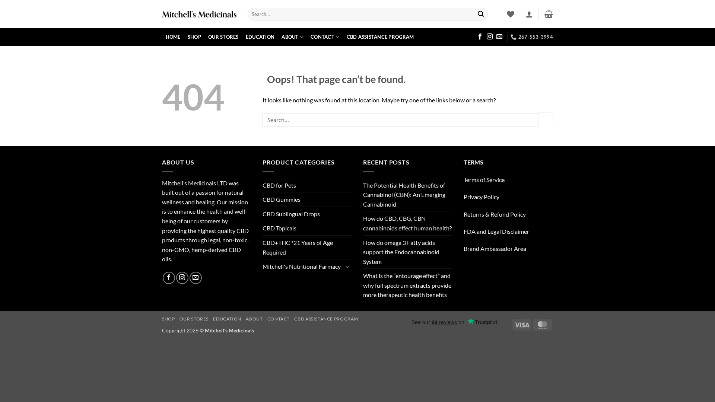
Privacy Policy (481, 196)
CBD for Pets (279, 185)
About (290, 37)
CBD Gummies (282, 199)
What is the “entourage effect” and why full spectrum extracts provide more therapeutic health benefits (407, 285)
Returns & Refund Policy (495, 214)
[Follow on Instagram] (490, 37)
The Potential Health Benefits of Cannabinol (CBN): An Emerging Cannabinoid (404, 195)
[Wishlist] (510, 14)
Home (173, 37)
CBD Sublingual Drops (291, 213)
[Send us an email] (499, 37)
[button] (529, 14)
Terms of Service (484, 179)
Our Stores (223, 37)
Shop (194, 37)
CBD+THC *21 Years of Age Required (298, 247)
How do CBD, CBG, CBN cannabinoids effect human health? (407, 223)
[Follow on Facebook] (480, 37)
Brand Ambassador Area (495, 248)
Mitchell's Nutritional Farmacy (302, 266)
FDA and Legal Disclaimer (496, 231)
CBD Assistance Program (380, 37)
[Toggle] (347, 266)
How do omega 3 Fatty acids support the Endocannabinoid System (401, 252)
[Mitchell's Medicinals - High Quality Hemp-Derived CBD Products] (199, 14)
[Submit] (480, 14)
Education (260, 37)
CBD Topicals (279, 228)
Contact (322, 37)
